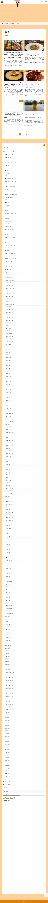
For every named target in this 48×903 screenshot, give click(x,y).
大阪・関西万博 (9, 154)
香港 (7, 773)
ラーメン (8, 167)
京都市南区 (9, 450)
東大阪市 (8, 381)
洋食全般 (8, 159)
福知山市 (8, 461)
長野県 (7, 720)
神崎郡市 (8, 568)
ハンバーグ (8, 207)
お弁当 (7, 250)
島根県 (7, 738)
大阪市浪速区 (10, 293)
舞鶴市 (8, 466)
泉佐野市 (8, 416)
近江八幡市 (9, 629)
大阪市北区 (9, 277)
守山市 (8, 637)
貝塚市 (8, 410)
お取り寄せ (8, 255)
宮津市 (8, 477)
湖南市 (8, 640)
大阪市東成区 (9, 312)
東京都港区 (9, 701)
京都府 (7, 424)
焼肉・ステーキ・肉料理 (11, 191)
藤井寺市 (8, 389)
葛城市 (8, 602)
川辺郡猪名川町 (10, 581)
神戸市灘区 (9, 509)
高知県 (7, 749)
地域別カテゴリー (10, 272)
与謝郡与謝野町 (10, 482)
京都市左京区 (9, 437)
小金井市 (8, 709)
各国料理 (8, 226)
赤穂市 (8, 578)
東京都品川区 (9, 680)
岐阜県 (7, 725)
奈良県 (7, 586)
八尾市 (8, 384)
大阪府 (7, 35)
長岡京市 (8, 456)
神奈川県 (7, 712)
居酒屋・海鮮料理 (10, 186)
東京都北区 (9, 669)
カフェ (7, 239)
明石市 (8, 552)
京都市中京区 (10, 432)
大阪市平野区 (9, 309)
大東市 (8, 378)
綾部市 (8, 469)
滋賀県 (7, 616)
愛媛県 (7, 746)
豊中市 (8, 344)
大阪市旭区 (9, 330)
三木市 (8, 541)
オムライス (8, 210)
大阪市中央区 (10, 280)
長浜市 (8, 632)
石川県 (7, 714)
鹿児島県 (7, 765)
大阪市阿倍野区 (10, 290)
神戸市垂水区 (9, 520)
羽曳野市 (8, 392)
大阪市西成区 (10, 296)
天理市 (8, 592)
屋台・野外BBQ (9, 229)
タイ (6, 776)
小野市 (8, 538)
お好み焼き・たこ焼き (10, 213)
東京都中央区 (9, 666)
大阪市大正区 (9, 314)
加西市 (8, 549)
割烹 (7, 199)
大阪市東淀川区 (10, 338)
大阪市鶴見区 (9, 325)
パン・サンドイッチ (10, 231)
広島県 (7, 733)
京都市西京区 (9, 440)
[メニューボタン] (46, 2)
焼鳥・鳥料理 (9, 215)
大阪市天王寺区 (10, 288)
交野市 (8, 373)
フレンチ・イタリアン (10, 162)
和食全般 (8, 157)
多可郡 (8, 584)
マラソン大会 (8, 266)
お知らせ (7, 781)
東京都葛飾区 (9, 677)
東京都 (7, 664)
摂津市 (8, 360)
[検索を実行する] (44, 145)
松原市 (8, 386)
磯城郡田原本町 (10, 605)
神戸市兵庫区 (9, 514)
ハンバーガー (8, 234)
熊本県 (7, 760)
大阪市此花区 (9, 328)
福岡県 (7, 752)
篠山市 (8, 570)
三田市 (8, 544)
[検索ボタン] (42, 2)
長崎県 (7, 754)
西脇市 (8, 573)
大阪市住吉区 (9, 301)
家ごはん (8, 269)
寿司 (7, 183)
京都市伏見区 (9, 445)
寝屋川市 (8, 370)
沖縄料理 (8, 221)
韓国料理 (8, 223)
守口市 (8, 365)
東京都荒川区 (9, 704)
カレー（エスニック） (10, 181)
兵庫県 (7, 496)
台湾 (6, 770)
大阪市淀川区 (10, 336)
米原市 (8, 634)
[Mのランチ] (2, 2)
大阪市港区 (9, 317)
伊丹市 (8, 530)
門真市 (8, 362)
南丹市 (8, 472)
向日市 (8, 458)
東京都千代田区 (10, 672)
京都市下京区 (9, 429)
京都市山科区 (9, 453)
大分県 (7, 757)
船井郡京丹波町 (10, 493)
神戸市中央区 (9, 501)
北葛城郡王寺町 (10, 610)
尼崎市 (8, 522)
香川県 (7, 744)
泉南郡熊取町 (9, 413)
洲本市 (8, 557)
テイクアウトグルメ (10, 253)
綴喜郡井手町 (9, 488)
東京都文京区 (9, 688)
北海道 (7, 648)
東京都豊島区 (9, 682)
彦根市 (8, 621)
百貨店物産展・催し (10, 245)
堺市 (8, 394)
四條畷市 (8, 376)
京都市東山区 (9, 442)
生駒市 (8, 594)
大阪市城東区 (9, 322)
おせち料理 (8, 247)
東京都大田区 (9, 685)
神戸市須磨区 (9, 517)
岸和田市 (8, 408)
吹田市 (8, 346)
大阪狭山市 (9, 397)
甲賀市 (8, 626)
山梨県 (7, 722)
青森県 (7, 650)
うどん (7, 173)
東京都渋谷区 (9, 690)
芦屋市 (8, 536)
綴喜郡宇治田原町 (10, 490)
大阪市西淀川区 (10, 333)
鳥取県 (7, 736)
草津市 (8, 624)
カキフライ (8, 202)
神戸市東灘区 (9, 512)
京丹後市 (8, 480)
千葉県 (7, 661)
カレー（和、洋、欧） (10, 178)
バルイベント (8, 261)
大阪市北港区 (9, 341)
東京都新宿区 (9, 693)
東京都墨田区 (9, 706)
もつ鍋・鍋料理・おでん (11, 194)
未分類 (7, 784)
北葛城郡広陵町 (10, 608)
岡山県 (7, 730)
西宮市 (8, 528)
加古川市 (8, 546)
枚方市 (8, 368)
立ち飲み (8, 189)
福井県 (7, 717)
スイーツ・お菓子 (10, 237)
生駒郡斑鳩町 (9, 613)
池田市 (8, 354)
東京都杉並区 (9, 696)
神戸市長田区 (9, 506)
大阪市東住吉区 (10, 304)
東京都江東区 (9, 698)
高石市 (8, 405)
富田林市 (8, 400)
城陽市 (8, 474)
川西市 (8, 533)
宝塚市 (8, 525)
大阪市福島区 (10, 282)
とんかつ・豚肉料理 (10, 197)
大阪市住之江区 (10, 298)
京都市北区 (9, 448)
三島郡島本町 (9, 421)
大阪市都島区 (9, 320)
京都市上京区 (9, 426)
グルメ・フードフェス (10, 258)
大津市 (8, 618)
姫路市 (8, 562)
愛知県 (7, 728)
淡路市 (8, 554)
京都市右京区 (9, 434)
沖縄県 (7, 768)
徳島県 (7, 741)
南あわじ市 (9, 560)
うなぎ (7, 205)
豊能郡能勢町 (9, 418)
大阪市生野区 (9, 306)
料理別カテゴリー (10, 151)
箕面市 (8, 357)
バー (7, 242)
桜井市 (8, 600)
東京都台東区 (9, 674)
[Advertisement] (24, 13)
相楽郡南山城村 (10, 485)
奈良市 (8, 589)
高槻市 (8, 352)
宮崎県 (7, 762)
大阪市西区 (9, 285)
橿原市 (8, 597)
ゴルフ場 (8, 263)
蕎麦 (7, 175)
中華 (7, 165)
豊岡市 (8, 576)
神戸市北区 (9, 498)
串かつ (7, 218)
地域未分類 (8, 778)
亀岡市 (8, 464)
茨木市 (8, 349)
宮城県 (7, 656)
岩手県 (7, 653)
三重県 (7, 642)
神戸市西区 (9, 504)
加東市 (8, 565)
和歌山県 (8, 645)
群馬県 (7, 658)
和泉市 (8, 402)
